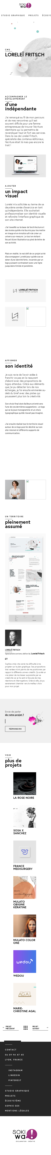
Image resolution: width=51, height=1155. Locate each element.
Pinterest (14, 1080)
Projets (33, 15)
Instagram (15, 1070)
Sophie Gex (12, 1106)
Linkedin (14, 1075)
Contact (11, 1050)
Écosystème (13, 1101)
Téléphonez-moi (15, 729)
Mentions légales (17, 1111)
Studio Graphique (13, 15)
